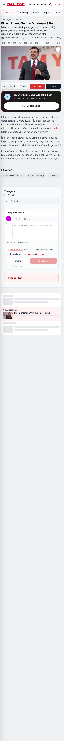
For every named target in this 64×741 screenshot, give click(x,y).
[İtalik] (30, 219)
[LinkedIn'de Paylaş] (14, 43)
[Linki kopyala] (53, 43)
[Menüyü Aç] (4, 4)
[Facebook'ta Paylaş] (3, 43)
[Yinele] (20, 219)
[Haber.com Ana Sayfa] (16, 4)
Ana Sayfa (6, 19)
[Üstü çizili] (39, 219)
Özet (54, 86)
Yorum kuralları (16, 249)
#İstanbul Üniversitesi (13, 175)
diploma (57, 128)
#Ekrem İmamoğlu (36, 175)
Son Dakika (9, 12)
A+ (15, 86)
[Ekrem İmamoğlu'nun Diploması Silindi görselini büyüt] (58, 49)
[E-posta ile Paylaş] (42, 43)
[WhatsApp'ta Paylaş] (20, 43)
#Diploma (53, 175)
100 (10, 86)
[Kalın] (25, 219)
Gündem (17, 19)
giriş (29, 254)
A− (5, 86)
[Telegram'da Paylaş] (25, 43)
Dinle (39, 86)
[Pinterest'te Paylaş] (31, 43)
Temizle (17, 261)
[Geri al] (15, 219)
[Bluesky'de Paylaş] (47, 43)
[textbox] (35, 230)
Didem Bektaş (54, 37)
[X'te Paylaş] (9, 43)
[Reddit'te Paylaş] (36, 43)
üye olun (40, 254)
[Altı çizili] (34, 219)
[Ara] (50, 4)
